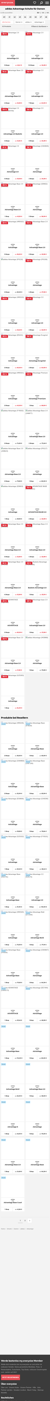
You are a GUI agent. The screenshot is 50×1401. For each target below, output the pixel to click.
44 (25, 17)
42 (15, 17)
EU (38, 13)
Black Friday (31, 1390)
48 (46, 17)
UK (48, 13)
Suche (41, 3)
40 (4, 17)
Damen (16, 1229)
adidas (22, 1229)
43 (20, 17)
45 (30, 17)
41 (9, 17)
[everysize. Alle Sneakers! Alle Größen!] (7, 3)
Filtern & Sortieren (38, 26)
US (43, 13)
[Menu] (47, 3)
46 (36, 17)
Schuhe (9, 1229)
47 (41, 17)
